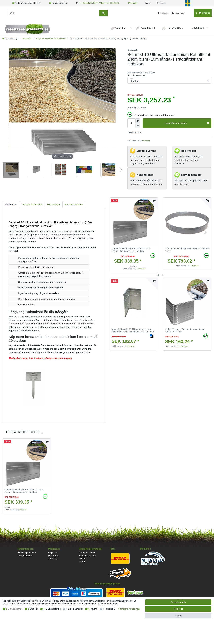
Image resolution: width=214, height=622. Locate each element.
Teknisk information (32, 204)
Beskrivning (11, 204)
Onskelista (136, 132)
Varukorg (52, 558)
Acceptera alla (178, 602)
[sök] (103, 13)
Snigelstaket (148, 28)
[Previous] (11, 104)
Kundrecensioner (74, 204)
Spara (178, 615)
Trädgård (199, 28)
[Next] (113, 104)
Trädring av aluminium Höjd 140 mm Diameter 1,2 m (187, 249)
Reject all (178, 608)
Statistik (34, 609)
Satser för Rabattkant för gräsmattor (50, 39)
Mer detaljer (53, 204)
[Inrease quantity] (137, 120)
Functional (110, 609)
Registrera (53, 555)
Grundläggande (15, 609)
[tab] (11, 204)
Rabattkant (121, 28)
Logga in (52, 552)
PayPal (93, 609)
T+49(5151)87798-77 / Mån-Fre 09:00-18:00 (99, 3)
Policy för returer (87, 552)
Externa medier (75, 609)
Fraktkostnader (25, 555)
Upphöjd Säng (175, 28)
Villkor (82, 561)
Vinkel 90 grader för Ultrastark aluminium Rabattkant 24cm (184, 330)
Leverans (146, 141)
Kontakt (133, 3)
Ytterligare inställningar (129, 609)
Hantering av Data (87, 555)
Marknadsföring (53, 609)
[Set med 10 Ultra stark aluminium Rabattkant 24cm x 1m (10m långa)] (11, 170)
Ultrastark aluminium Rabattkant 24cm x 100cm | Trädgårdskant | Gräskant (131, 249)
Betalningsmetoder (27, 552)
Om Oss (83, 558)
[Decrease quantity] (137, 125)
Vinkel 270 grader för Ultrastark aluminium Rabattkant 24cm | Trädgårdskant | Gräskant (133, 330)
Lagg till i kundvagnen (175, 123)
